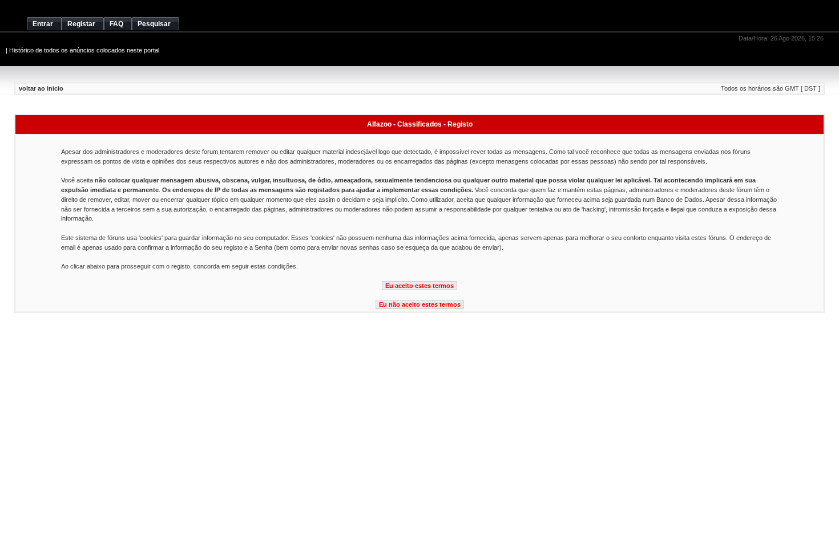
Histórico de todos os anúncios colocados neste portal (84, 50)
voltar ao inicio (41, 88)
